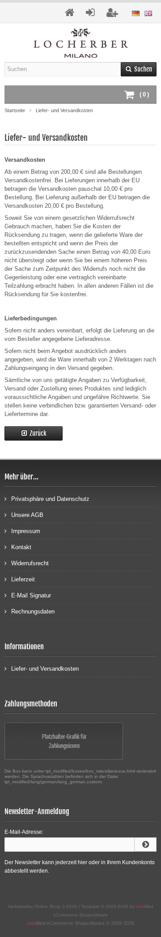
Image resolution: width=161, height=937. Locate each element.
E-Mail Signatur (31, 595)
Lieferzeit (23, 579)
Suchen (138, 69)
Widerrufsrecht (30, 563)
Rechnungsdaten (33, 611)
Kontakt (21, 547)
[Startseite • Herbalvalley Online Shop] (80, 43)
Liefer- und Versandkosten (45, 668)
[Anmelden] (145, 844)
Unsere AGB (27, 515)
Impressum (25, 531)
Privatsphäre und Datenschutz (50, 499)
